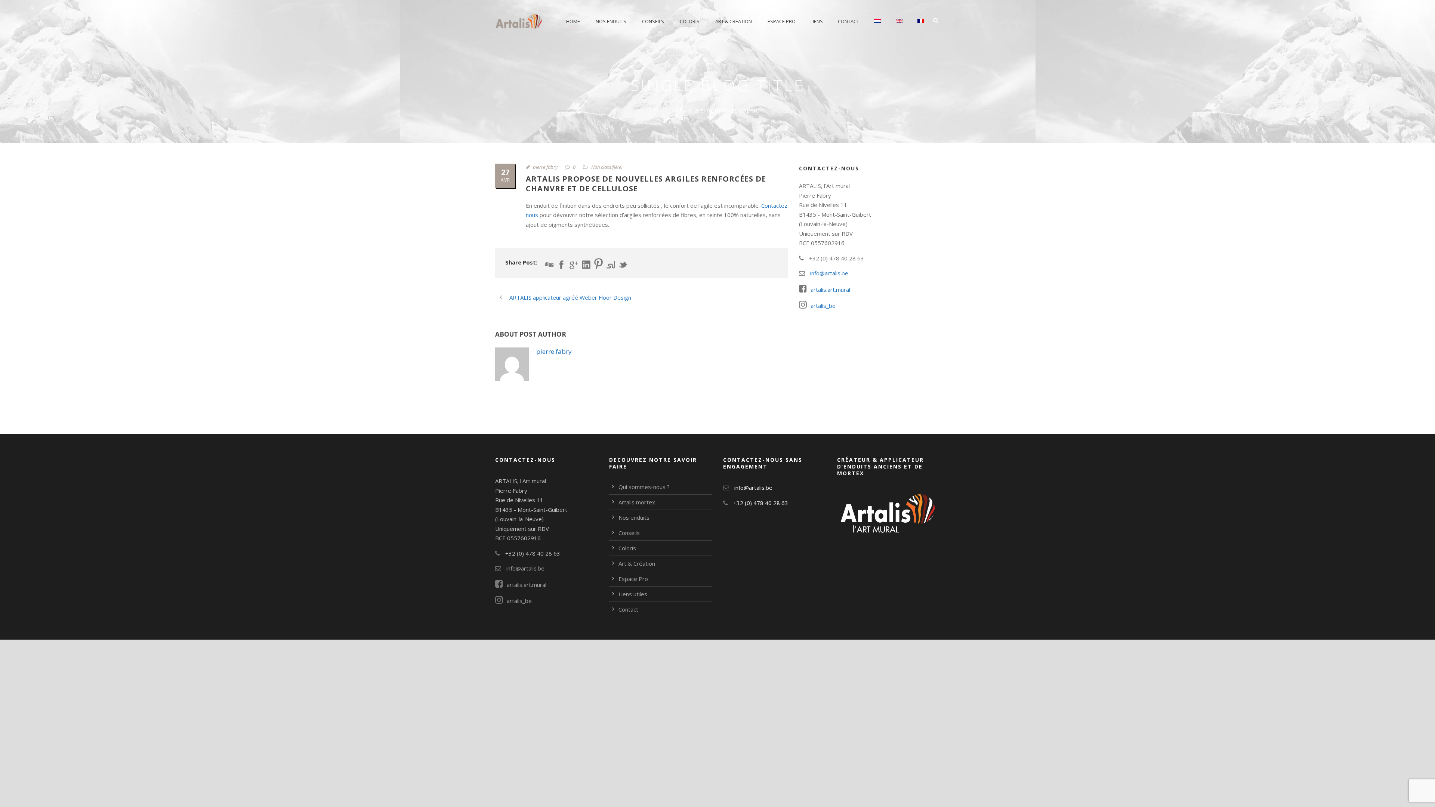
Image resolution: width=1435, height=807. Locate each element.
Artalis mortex (636, 502)
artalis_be (823, 305)
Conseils (653, 21)
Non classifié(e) (607, 167)
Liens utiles (632, 594)
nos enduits (611, 21)
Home (573, 21)
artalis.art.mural (830, 289)
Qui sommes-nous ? (644, 487)
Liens (817, 21)
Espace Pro (782, 21)
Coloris (690, 21)
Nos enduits (633, 517)
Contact (848, 21)
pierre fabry (545, 167)
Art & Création (733, 21)
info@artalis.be (828, 273)
